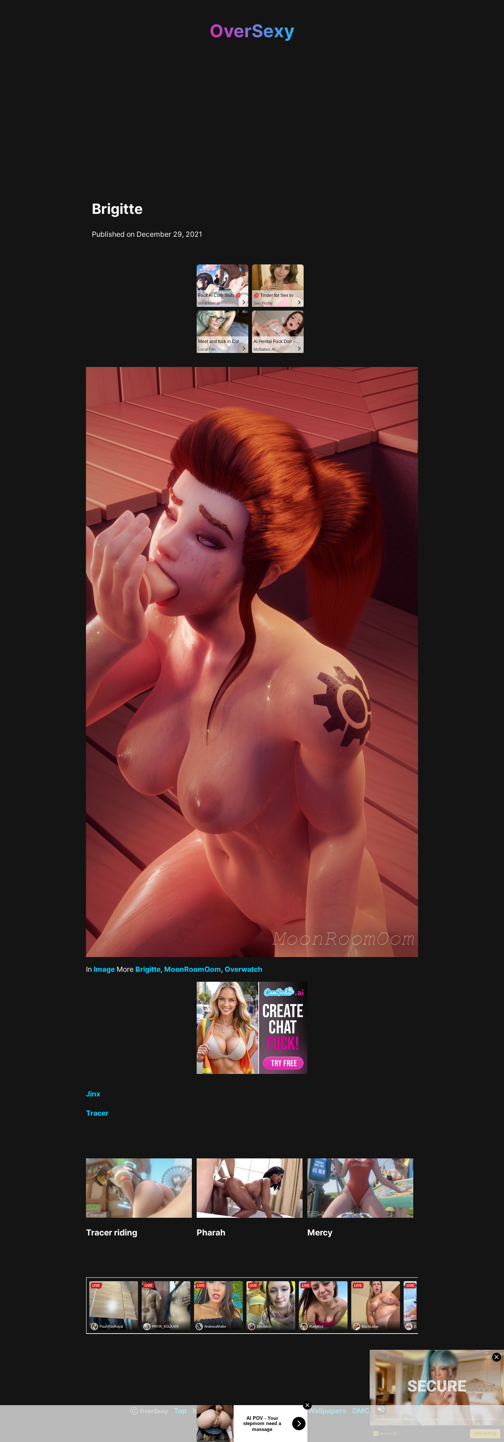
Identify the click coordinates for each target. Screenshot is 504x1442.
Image (104, 969)
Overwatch (243, 969)
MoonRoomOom (192, 969)
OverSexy (252, 31)
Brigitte (147, 969)
